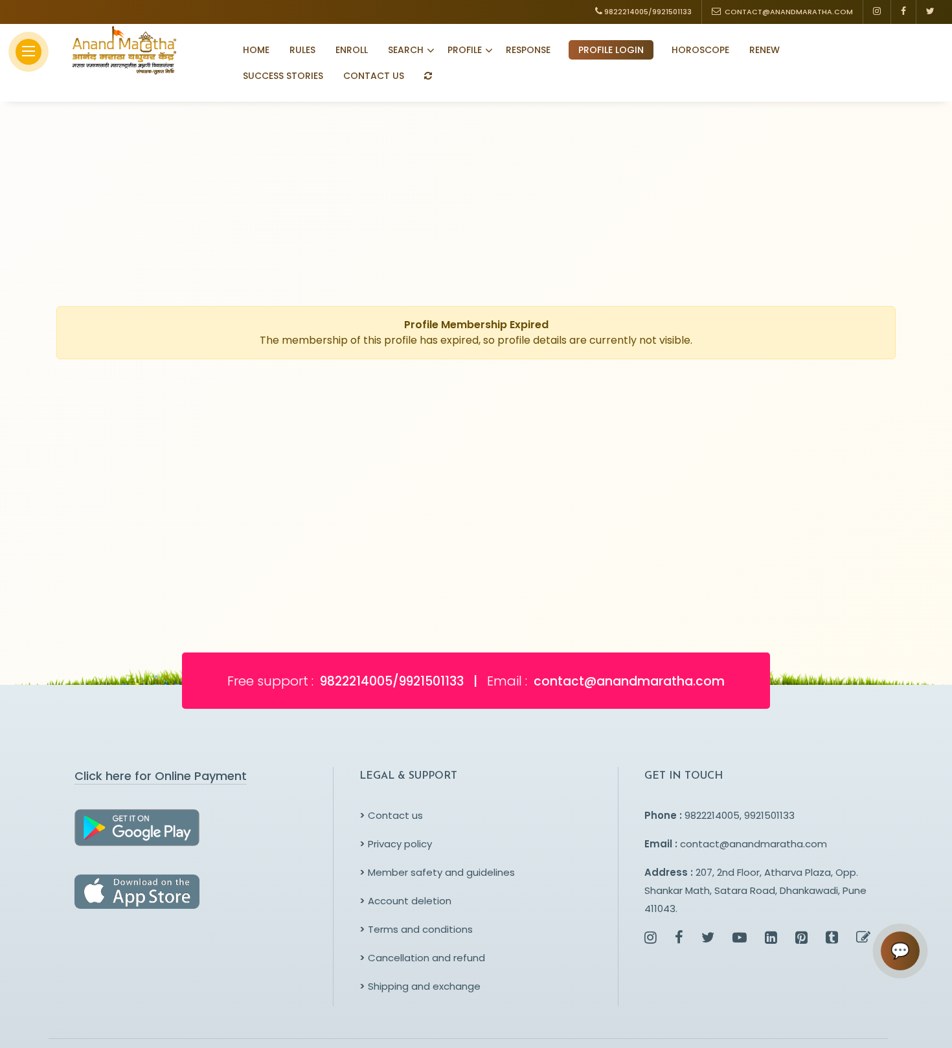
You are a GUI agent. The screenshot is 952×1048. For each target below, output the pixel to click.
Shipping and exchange (420, 986)
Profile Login (611, 49)
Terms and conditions (416, 929)
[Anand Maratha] (120, 50)
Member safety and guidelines (437, 872)
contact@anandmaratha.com (753, 844)
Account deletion (405, 901)
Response (528, 49)
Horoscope (700, 49)
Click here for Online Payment (160, 776)
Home (256, 49)
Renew (764, 49)
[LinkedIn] (771, 939)
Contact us (391, 815)
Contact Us (373, 75)
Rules (302, 49)
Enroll (351, 49)
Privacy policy (395, 844)
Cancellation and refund (422, 957)
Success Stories (283, 75)
